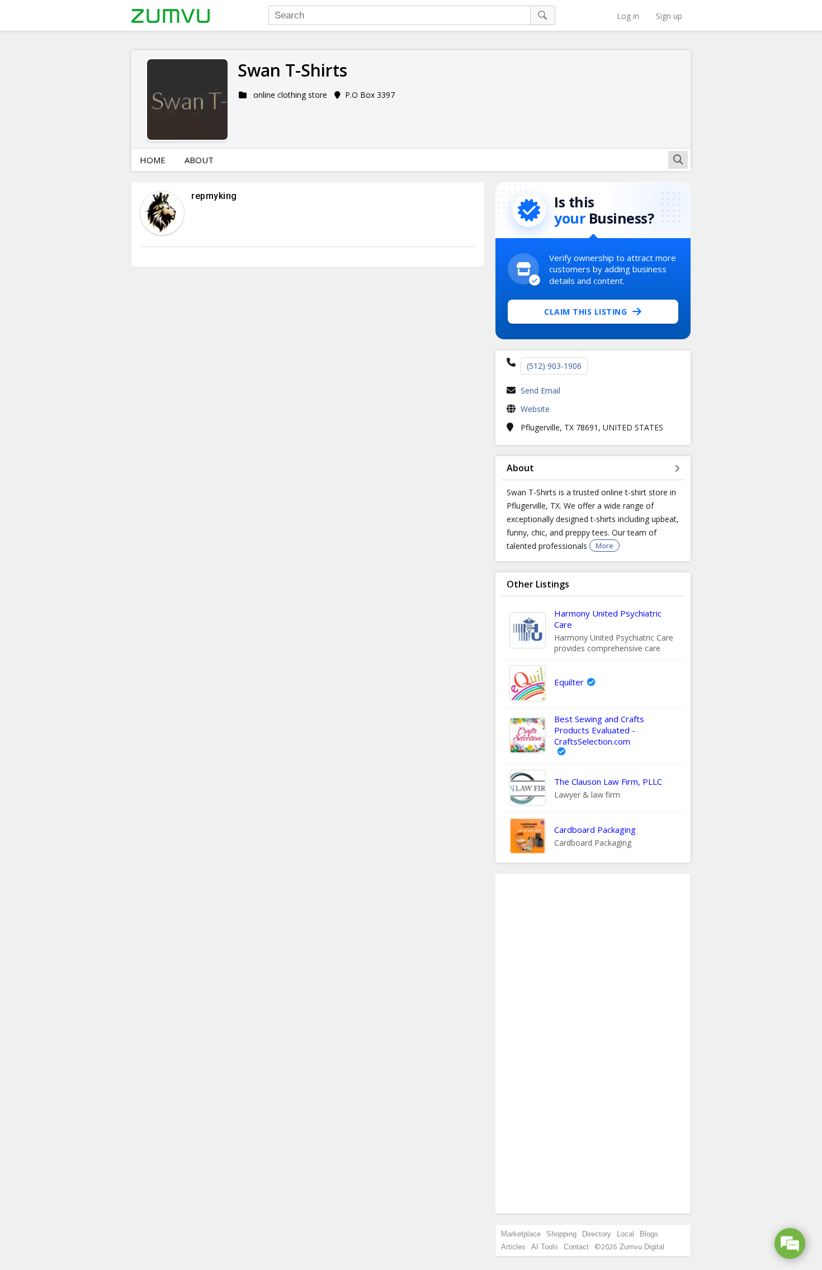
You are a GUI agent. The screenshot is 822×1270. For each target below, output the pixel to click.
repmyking (214, 196)
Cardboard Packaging (595, 829)
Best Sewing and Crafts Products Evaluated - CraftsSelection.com (599, 730)
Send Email (540, 390)
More (604, 546)
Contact (576, 1246)
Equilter (569, 682)
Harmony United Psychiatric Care (608, 619)
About (199, 159)
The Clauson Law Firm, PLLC (608, 781)
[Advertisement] (593, 1043)
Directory (596, 1234)
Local (625, 1234)
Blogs (649, 1234)
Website (535, 409)
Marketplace (521, 1234)
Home (153, 159)
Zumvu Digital (642, 1246)
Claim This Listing (585, 311)
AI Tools (544, 1246)
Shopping (561, 1234)
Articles (513, 1246)
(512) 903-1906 (554, 366)
